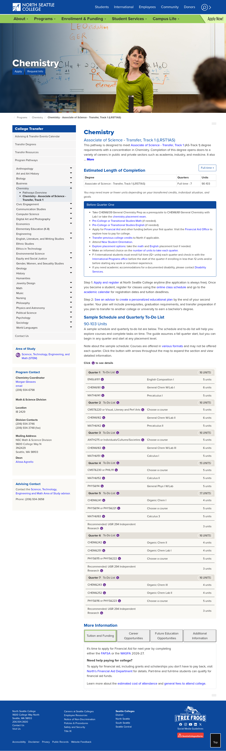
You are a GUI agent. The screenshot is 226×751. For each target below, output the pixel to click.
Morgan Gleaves (26, 382)
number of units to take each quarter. (155, 250)
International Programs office (110, 259)
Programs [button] (44, 18)
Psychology (23, 318)
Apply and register (106, 282)
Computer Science (27, 214)
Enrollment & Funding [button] (82, 18)
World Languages (26, 327)
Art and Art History (27, 173)
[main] (113, 361)
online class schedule (171, 287)
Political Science (26, 313)
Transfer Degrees (25, 144)
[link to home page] (33, 7)
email (19, 386)
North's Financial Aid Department (109, 671)
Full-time (207, 168)
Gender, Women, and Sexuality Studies (40, 263)
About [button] (20, 18)
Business (21, 183)
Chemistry (37, 117)
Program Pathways (26, 160)
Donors (189, 7)
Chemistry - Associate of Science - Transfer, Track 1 (44, 198)
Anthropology (24, 168)
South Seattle (123, 722)
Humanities (23, 278)
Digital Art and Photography (33, 219)
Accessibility (19, 741)
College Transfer (29, 129)
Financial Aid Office (196, 229)
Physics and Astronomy (30, 308)
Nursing (21, 298)
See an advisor (105, 299)
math (141, 246)
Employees (147, 7)
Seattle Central (124, 726)
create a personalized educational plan (146, 299)
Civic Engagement (27, 204)
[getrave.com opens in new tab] (190, 736)
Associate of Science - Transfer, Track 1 (157, 145)
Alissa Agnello (24, 462)
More (90, 159)
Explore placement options (108, 246)
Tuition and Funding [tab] (100, 636)
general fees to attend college (184, 683)
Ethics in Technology (29, 249)
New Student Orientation (117, 242)
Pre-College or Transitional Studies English (118, 225)
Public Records (60, 741)
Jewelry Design (25, 283)
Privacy (46, 741)
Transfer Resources (26, 152)
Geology (21, 268)
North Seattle (123, 718)
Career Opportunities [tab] (133, 635)
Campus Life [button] (165, 18)
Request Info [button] (35, 71)
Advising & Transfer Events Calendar (37, 136)
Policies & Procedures (76, 723)
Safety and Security (74, 727)
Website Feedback (81, 741)
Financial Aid (112, 229)
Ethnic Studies (25, 244)
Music (19, 293)
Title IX (68, 731)
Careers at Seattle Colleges (79, 711)
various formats (172, 346)
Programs (22, 117)
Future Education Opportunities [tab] (167, 635)
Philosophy (23, 303)
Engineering (23, 234)
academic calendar (97, 292)
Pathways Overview (35, 192)
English (154, 246)
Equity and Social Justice (31, 258)
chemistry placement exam (129, 216)
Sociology (22, 323)
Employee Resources (75, 715)
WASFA (125, 653)
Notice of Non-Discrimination (79, 719)
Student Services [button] (128, 18)
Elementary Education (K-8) (32, 229)
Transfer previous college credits (112, 238)
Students (102, 7)
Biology (21, 178)
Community (170, 7)
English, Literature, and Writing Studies (40, 239)
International (124, 7)
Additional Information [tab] (200, 635)
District (119, 714)
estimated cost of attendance (137, 683)
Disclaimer (34, 741)
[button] (206, 7)
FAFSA (106, 653)
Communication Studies (31, 209)
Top (215, 742)
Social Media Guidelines (190, 728)
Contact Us (22, 336)
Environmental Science (30, 253)
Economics (23, 224)
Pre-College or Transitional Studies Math (117, 221)
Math (19, 288)
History (20, 273)
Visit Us (16, 728)
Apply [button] (18, 71)
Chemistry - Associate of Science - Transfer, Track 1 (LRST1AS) (84, 117)
